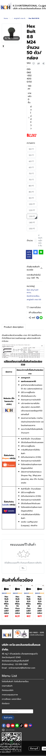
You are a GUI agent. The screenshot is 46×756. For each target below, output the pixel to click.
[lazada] (30, 725)
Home (6, 18)
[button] (43, 6)
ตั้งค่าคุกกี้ (34, 748)
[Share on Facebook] (37, 317)
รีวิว (23, 568)
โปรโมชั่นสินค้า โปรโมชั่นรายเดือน (15, 681)
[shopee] (26, 725)
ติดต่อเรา (6, 703)
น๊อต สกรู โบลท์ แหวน (32, 291)
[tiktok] (21, 725)
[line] (17, 725)
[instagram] (8, 725)
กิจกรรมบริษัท (7, 690)
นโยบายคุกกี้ (6, 752)
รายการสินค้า (7, 685)
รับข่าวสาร (8, 717)
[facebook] (4, 725)
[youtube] (13, 725)
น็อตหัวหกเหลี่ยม (33, 296)
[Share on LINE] (41, 317)
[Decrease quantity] (35, 240)
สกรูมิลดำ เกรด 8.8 (20, 18)
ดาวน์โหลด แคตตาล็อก (11, 699)
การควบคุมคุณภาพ (10, 694)
